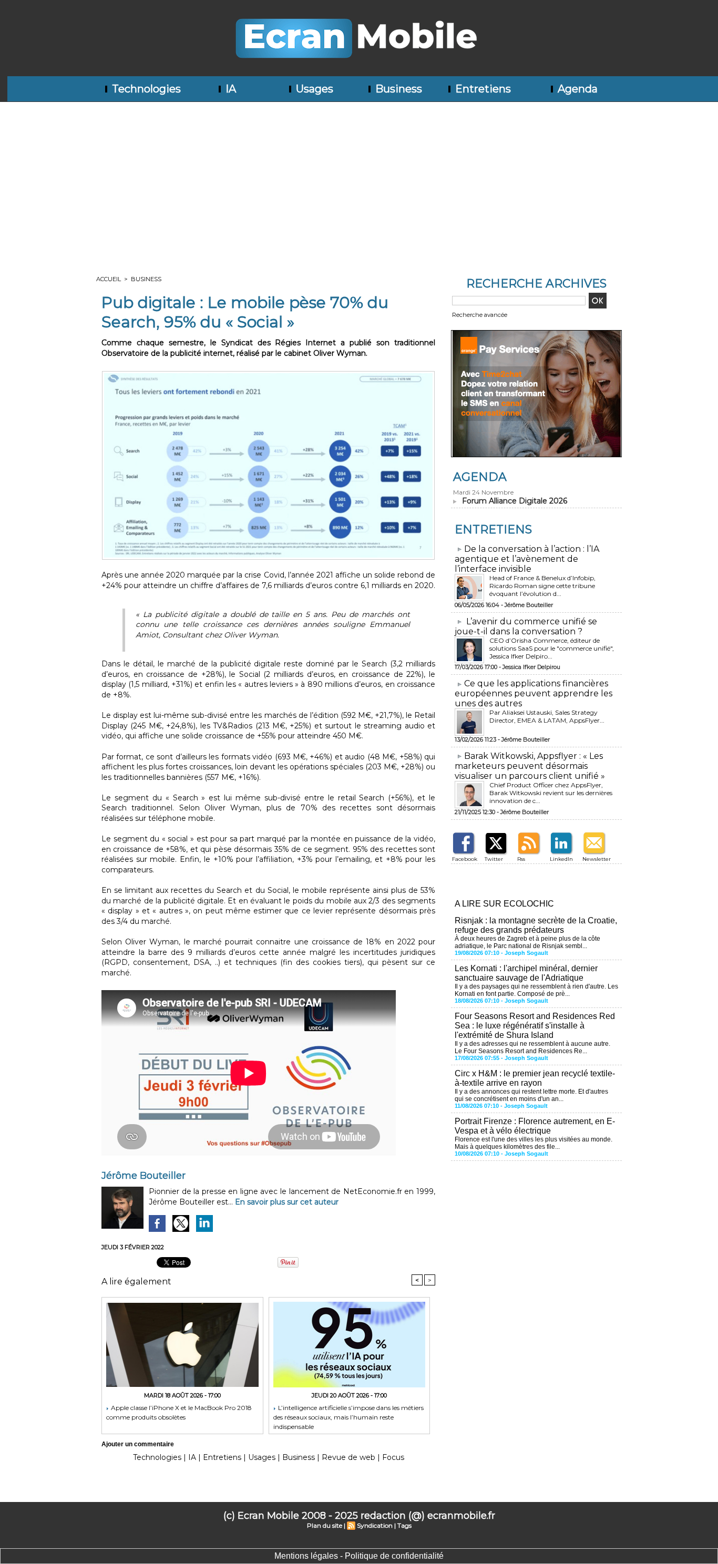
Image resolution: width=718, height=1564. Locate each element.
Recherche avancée (479, 314)
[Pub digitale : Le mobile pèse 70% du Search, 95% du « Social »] (268, 374)
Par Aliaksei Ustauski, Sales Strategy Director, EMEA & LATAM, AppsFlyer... (546, 716)
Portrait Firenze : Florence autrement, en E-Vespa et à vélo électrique (535, 1126)
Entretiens (482, 89)
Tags (404, 1525)
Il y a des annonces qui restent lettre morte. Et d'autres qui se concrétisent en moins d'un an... (531, 1095)
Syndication (375, 1525)
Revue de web (348, 1457)
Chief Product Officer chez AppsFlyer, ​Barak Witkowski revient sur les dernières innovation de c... (550, 793)
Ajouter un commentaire (137, 1444)
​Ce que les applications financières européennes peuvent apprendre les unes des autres (533, 693)
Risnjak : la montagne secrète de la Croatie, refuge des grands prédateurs (536, 925)
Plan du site (324, 1525)
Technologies (145, 89)
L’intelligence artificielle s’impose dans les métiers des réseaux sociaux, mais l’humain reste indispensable (348, 1416)
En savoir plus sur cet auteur (287, 1202)
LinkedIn (561, 859)
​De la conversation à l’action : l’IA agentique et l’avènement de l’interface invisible (527, 559)
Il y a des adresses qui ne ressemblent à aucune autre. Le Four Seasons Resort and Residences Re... (532, 1047)
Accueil (108, 279)
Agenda (576, 89)
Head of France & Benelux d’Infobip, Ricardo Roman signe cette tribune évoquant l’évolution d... (542, 586)
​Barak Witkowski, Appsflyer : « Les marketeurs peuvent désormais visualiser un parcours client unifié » (530, 766)
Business (397, 89)
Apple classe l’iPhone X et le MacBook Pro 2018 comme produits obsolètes (179, 1412)
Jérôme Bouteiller (143, 1175)
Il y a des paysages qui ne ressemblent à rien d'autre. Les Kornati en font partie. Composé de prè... (536, 990)
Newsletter (596, 859)
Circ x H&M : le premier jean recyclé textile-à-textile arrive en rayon (535, 1078)
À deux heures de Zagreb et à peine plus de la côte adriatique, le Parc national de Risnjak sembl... (527, 942)
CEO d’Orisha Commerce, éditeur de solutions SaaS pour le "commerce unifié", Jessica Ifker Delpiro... (551, 648)
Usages (313, 89)
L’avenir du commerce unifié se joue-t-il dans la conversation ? (526, 626)
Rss (521, 859)
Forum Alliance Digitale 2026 (514, 501)
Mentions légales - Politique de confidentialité (359, 1555)
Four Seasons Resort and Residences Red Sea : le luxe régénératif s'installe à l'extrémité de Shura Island (535, 1026)
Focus (393, 1457)
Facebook (464, 859)
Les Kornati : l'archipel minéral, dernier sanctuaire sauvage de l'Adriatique (526, 973)
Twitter (494, 859)
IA (229, 89)
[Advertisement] (359, 180)
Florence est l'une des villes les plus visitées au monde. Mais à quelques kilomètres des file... (533, 1143)
